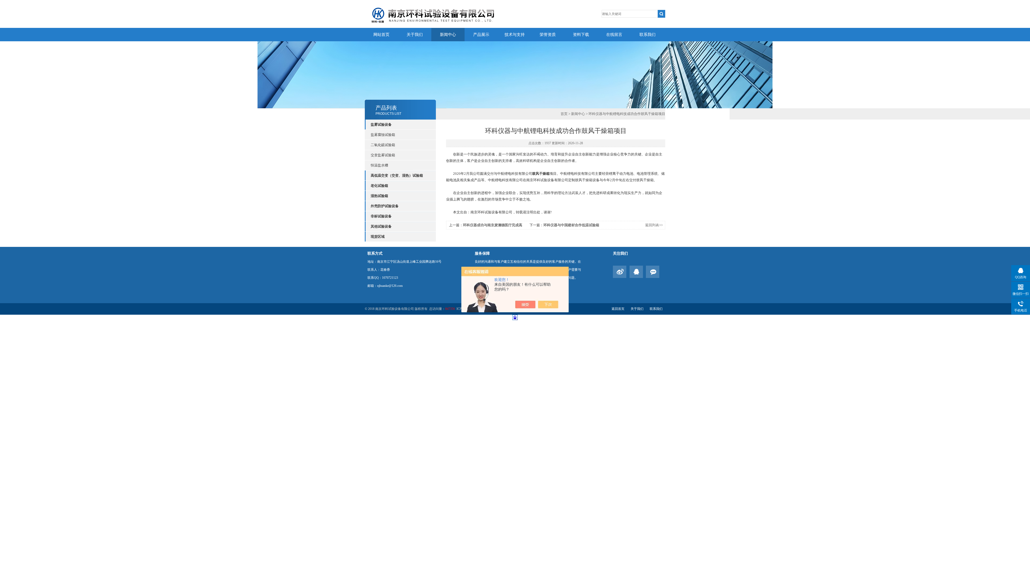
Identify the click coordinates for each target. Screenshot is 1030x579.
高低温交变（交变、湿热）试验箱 (397, 175)
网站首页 (381, 34)
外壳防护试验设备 (385, 206)
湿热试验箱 (379, 196)
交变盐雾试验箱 (383, 155)
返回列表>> (654, 225)
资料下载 (581, 34)
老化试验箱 (379, 186)
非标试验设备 (381, 216)
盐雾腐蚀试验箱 (383, 135)
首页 (564, 114)
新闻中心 (448, 34)
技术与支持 (515, 34)
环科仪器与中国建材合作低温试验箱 (571, 225)
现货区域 (378, 237)
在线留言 (614, 34)
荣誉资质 (548, 34)
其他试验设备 (381, 226)
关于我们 (415, 34)
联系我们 (647, 34)
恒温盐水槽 (379, 165)
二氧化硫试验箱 (383, 145)
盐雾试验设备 (381, 125)
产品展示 (481, 34)
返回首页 (618, 309)
